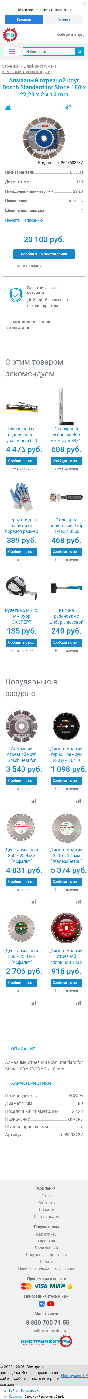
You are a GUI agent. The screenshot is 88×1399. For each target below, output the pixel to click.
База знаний (46, 1248)
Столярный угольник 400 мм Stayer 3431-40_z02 (66, 437)
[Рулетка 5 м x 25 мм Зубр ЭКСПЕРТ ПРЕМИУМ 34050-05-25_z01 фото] (21, 588)
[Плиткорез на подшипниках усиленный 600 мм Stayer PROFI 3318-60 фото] (21, 406)
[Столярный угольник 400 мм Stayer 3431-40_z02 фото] (66, 406)
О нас (47, 1196)
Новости (46, 1209)
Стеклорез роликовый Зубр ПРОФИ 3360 (66, 525)
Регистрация (30, 1390)
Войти (13, 1390)
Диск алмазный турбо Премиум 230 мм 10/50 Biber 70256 (66, 757)
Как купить (46, 1234)
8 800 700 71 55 (47, 1322)
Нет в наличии (21, 469)
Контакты (46, 1202)
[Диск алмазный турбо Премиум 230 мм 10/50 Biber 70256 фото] (66, 726)
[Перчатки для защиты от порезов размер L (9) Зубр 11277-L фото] (21, 497)
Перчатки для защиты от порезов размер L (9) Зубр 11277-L (22, 531)
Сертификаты (46, 1216)
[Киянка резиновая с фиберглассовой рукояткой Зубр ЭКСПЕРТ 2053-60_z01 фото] (66, 588)
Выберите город (71, 34)
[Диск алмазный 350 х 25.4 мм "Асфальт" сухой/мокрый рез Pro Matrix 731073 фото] (21, 827)
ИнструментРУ (74, 1375)
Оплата (46, 1261)
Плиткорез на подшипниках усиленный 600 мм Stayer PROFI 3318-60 (21, 440)
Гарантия (46, 1241)
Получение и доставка (46, 1254)
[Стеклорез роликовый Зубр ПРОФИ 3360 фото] (66, 497)
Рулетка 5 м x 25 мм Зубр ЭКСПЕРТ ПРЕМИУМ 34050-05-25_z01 (21, 622)
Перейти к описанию (24, 220)
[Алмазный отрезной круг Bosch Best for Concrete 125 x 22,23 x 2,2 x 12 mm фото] (21, 726)
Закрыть (64, 19)
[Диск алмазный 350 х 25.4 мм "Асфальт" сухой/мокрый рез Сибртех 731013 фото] (21, 928)
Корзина (15, 1396)
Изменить (24, 19)
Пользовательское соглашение (46, 1268)
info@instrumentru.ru (47, 1330)
